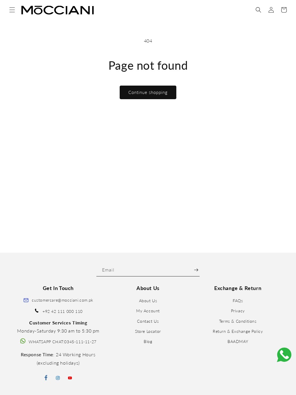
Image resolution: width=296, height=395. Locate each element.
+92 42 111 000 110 (62, 311)
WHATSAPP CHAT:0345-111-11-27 (63, 341)
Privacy (238, 310)
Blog (148, 341)
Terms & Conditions (238, 321)
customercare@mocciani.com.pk (62, 300)
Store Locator (148, 331)
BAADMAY (237, 341)
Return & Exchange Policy (238, 331)
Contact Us (148, 321)
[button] (12, 9)
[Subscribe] (196, 270)
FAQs (238, 300)
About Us (148, 300)
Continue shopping (148, 92)
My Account (148, 310)
